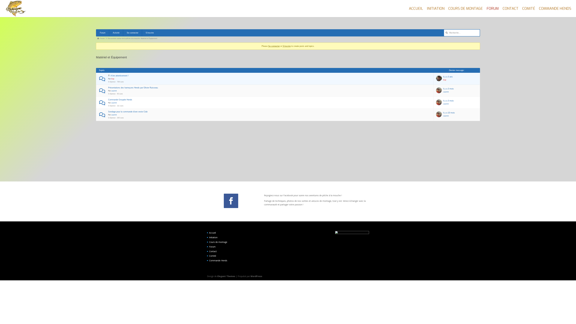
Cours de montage (465, 9)
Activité (116, 33)
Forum (493, 9)
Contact (510, 9)
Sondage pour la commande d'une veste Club (127, 112)
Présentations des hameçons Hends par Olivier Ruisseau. (133, 88)
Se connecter (132, 33)
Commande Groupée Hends (120, 100)
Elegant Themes (226, 276)
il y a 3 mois (448, 89)
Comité (528, 9)
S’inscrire (150, 33)
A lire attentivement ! (120, 76)
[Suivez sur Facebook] (231, 201)
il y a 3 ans (448, 77)
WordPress (256, 276)
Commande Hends (555, 9)
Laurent (114, 91)
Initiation (435, 9)
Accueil (416, 9)
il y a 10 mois (449, 113)
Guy (112, 79)
